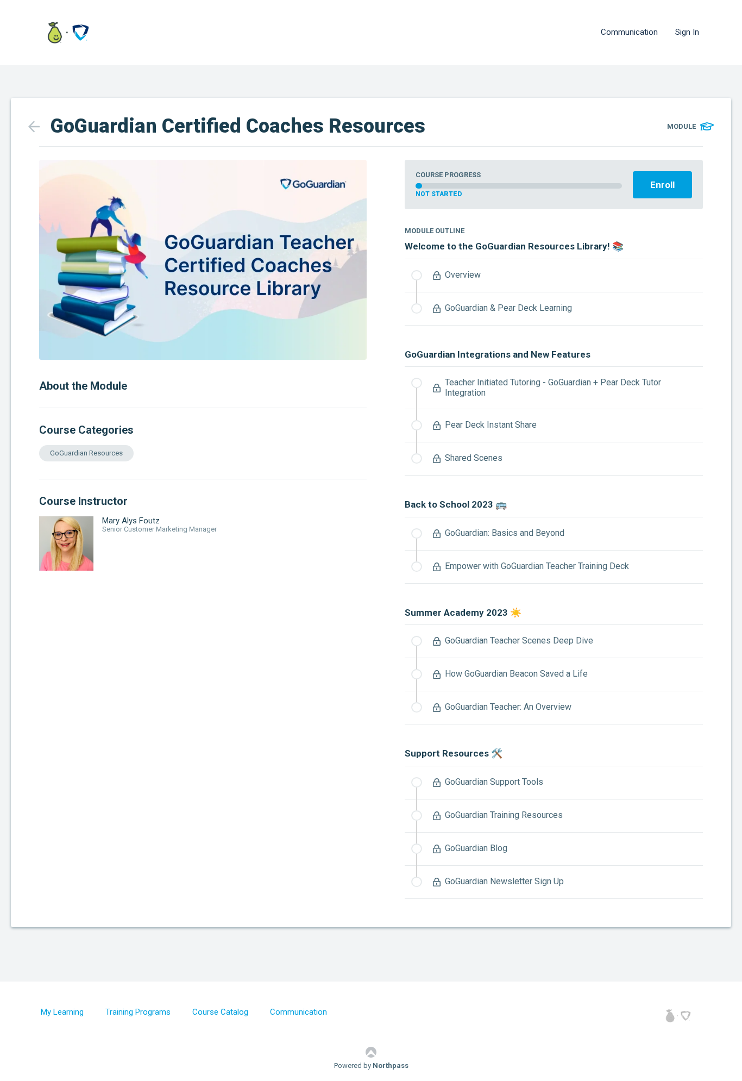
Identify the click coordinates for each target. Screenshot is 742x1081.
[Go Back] (39, 126)
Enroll (662, 184)
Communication (629, 32)
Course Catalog (220, 1012)
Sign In (687, 32)
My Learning (62, 1012)
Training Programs (138, 1012)
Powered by (371, 1066)
